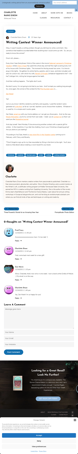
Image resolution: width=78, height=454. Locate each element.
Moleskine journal (22, 119)
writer (41, 155)
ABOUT (44, 13)
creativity (20, 155)
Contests (11, 31)
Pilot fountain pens (47, 89)
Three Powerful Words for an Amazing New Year (21, 212)
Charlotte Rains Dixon (10, 14)
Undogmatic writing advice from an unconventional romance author (26, 3)
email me (17, 114)
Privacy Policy (42, 451)
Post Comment (13, 352)
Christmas (11, 155)
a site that (18, 106)
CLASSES (43, 18)
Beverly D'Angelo (41, 74)
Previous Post (13, 209)
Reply (17, 241)
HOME (35, 13)
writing (48, 155)
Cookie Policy (34, 451)
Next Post (66, 209)
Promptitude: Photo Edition (64, 212)
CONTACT (67, 18)
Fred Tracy (19, 230)
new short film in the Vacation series (42, 135)
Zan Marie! (9, 94)
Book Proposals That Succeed (58, 412)
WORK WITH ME (57, 13)
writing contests (59, 155)
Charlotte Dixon (21, 248)
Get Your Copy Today (48, 399)
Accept (39, 435)
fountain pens (31, 155)
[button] (75, 420)
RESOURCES (55, 18)
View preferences (39, 446)
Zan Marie (19, 267)
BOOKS (69, 13)
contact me (57, 117)
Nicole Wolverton (12, 117)
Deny (39, 441)
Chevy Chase (22, 66)
